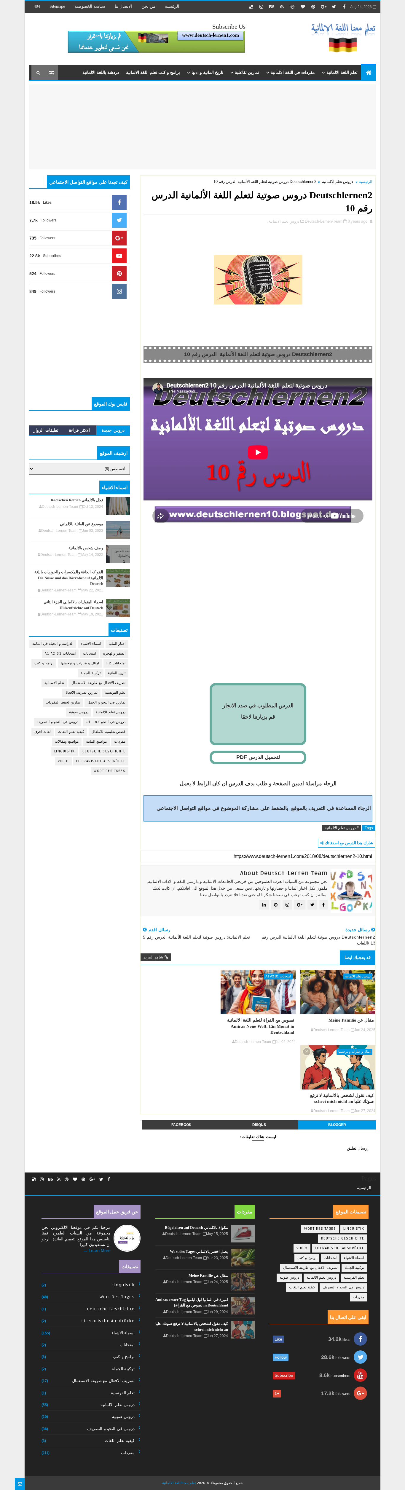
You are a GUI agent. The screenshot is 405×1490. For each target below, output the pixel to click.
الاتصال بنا (123, 6)
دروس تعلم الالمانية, (283, 221)
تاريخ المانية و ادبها (207, 72)
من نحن (148, 6)
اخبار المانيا (117, 644)
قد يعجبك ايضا (358, 957)
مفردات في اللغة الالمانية (293, 72)
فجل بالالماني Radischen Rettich (77, 500)
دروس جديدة (113, 430)
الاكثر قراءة (79, 430)
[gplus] (323, 6)
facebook (181, 1125)
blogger (337, 1125)
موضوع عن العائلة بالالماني (81, 524)
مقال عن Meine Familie (351, 1020)
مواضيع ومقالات (67, 741)
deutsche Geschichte (104, 751)
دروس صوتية (79, 712)
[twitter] (333, 6)
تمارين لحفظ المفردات (63, 702)
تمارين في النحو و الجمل (106, 702)
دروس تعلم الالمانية (337, 182)
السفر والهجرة (114, 653)
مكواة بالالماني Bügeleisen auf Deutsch (196, 1227)
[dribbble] (292, 6)
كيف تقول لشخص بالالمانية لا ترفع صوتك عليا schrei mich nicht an (342, 1098)
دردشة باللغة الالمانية (100, 72)
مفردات (119, 741)
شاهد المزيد (153, 957)
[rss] (282, 6)
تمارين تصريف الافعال (81, 692)
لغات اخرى (42, 732)
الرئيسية (172, 6)
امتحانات (89, 653)
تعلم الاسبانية (54, 683)
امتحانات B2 (116, 663)
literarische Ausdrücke (100, 761)
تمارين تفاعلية (247, 72)
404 (37, 6)
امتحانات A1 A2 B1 (278, 976)
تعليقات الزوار (46, 430)
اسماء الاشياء (91, 644)
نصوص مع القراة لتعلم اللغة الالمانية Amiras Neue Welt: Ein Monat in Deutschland (260, 1026)
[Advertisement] (326, 125)
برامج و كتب (43, 663)
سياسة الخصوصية (89, 6)
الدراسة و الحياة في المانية (52, 644)
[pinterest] (313, 6)
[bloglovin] (302, 6)
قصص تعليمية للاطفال (108, 732)
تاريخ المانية (117, 673)
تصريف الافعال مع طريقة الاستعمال (98, 683)
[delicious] (250, 6)
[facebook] (344, 6)
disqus (259, 1125)
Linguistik (64, 751)
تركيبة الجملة (91, 673)
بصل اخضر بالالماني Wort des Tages (199, 1251)
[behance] (271, 6)
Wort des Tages (109, 771)
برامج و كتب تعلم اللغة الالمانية (153, 72)
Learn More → (97, 1250)
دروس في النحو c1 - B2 (105, 722)
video (63, 761)
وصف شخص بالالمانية (85, 548)
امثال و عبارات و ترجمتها (354, 1051)
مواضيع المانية (96, 741)
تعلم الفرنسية (115, 692)
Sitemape (57, 6)
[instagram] (261, 6)
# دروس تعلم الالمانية (342, 828)
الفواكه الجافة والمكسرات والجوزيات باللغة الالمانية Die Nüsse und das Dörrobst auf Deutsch (68, 578)
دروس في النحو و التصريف (57, 722)
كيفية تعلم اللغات (71, 732)
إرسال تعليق (358, 1148)
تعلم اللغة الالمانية (342, 72)
